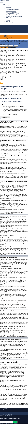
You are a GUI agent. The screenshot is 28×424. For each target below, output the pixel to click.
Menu (1, 2)
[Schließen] (1, 79)
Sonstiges (8, 20)
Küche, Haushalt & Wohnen (12, 15)
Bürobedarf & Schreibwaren (12, 9)
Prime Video (8, 17)
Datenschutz (5, 409)
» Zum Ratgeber (11, 47)
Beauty (7, 5)
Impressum (5, 408)
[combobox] (6, 46)
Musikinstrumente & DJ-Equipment (14, 16)
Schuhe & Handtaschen (11, 18)
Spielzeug (8, 21)
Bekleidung (8, 7)
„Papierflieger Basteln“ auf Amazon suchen (12, 101)
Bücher (7, 8)
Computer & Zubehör (11, 11)
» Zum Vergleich (4, 47)
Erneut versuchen (5, 117)
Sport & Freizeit (9, 22)
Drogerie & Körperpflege (11, 12)
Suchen (15, 45)
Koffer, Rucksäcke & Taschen (12, 13)
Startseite (5, 35)
